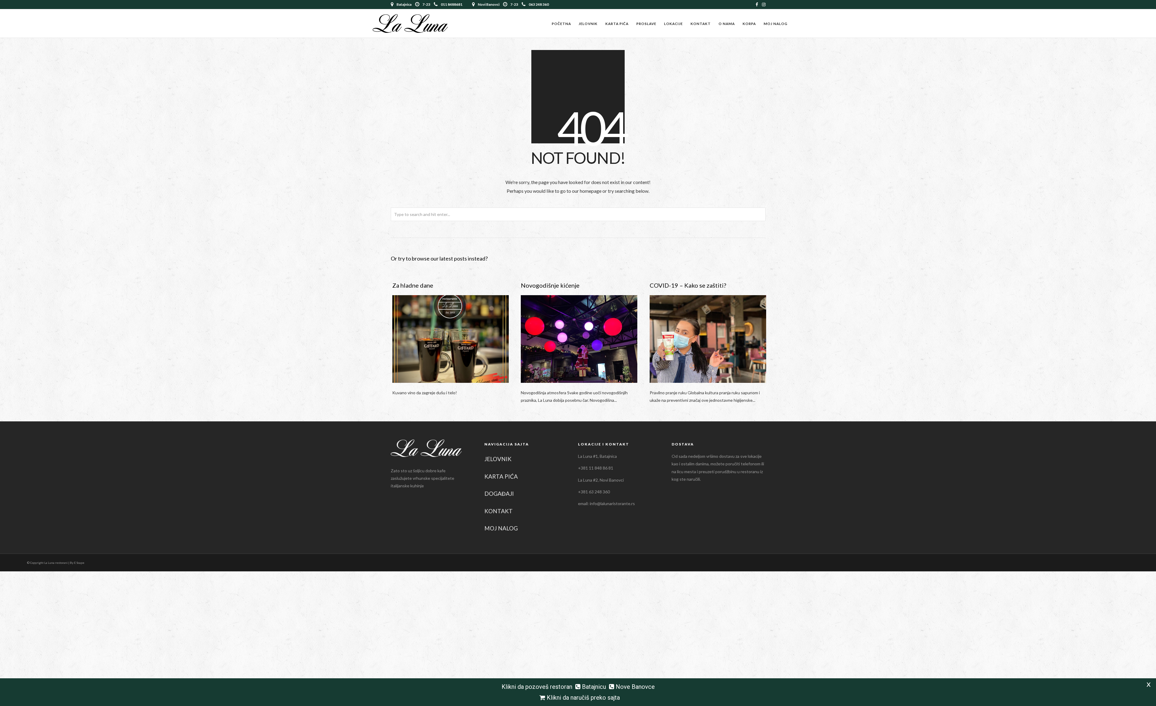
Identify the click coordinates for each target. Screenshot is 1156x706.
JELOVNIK (588, 24)
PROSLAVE (646, 24)
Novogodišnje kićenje (550, 285)
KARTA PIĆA (617, 24)
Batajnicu (594, 686)
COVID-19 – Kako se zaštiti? (688, 285)
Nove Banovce (635, 686)
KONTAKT (701, 24)
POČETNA (561, 24)
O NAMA (727, 24)
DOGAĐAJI (499, 493)
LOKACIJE (673, 24)
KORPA (749, 24)
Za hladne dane (412, 285)
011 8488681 (451, 4)
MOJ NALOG (776, 24)
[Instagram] (764, 4)
